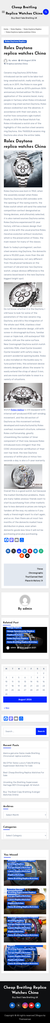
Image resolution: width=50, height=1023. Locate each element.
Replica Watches (15, 635)
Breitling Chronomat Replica (21, 860)
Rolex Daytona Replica (15, 41)
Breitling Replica (16, 864)
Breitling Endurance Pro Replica (23, 917)
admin (14, 60)
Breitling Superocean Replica (21, 892)
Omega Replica (14, 628)
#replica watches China (17, 64)
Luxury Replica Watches (19, 871)
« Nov (6, 708)
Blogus (39, 1015)
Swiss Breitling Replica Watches (22, 642)
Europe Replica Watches (19, 868)
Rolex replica (17, 409)
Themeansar (25, 1019)
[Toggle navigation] (3, 11)
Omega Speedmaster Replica (20, 631)
